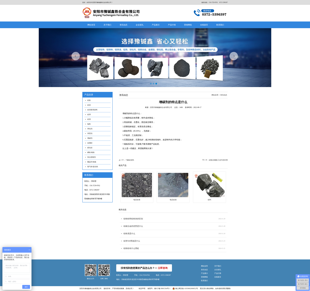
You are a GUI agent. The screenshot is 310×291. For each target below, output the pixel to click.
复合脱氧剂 (91, 157)
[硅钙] (209, 185)
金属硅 (89, 143)
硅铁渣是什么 (129, 233)
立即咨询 (163, 268)
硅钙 (209, 200)
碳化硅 (89, 148)
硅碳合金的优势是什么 (133, 226)
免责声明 (142, 288)
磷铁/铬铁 (91, 152)
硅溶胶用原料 (92, 110)
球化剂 (89, 129)
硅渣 (89, 119)
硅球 (89, 114)
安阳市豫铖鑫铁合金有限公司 (161, 107)
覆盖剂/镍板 (91, 162)
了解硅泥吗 (129, 160)
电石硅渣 (136, 200)
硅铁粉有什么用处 (131, 248)
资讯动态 (123, 25)
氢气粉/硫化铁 (92, 167)
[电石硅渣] (136, 185)
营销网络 (188, 25)
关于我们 (107, 25)
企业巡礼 (139, 25)
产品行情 (172, 25)
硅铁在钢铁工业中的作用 (218, 160)
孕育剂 (89, 133)
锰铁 (89, 124)
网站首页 (91, 25)
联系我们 (220, 25)
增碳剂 (89, 138)
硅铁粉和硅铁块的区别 (133, 219)
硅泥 (89, 105)
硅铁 (89, 100)
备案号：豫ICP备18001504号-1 (158, 288)
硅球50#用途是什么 (132, 241)
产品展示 (156, 25)
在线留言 (204, 25)
